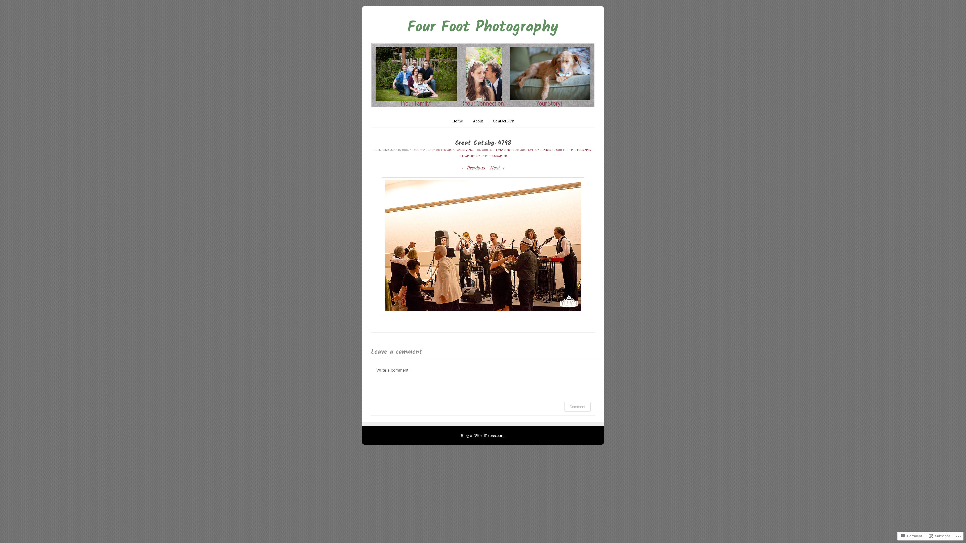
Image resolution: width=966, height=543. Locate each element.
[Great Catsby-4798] (483, 245)
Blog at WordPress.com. (483, 435)
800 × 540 (421, 150)
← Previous (473, 168)
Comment (577, 406)
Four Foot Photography (483, 28)
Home (457, 121)
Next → (497, 168)
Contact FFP (503, 121)
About (478, 121)
